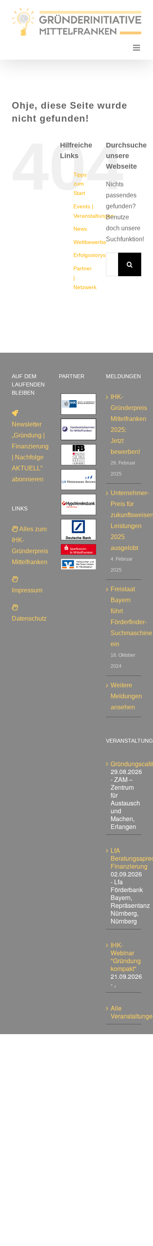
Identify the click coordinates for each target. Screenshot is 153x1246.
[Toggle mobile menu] (137, 48)
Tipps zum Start (80, 184)
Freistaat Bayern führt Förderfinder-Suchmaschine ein (124, 616)
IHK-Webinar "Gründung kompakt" (126, 956)
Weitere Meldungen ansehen (124, 696)
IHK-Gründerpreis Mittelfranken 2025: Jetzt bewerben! (124, 424)
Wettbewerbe (89, 242)
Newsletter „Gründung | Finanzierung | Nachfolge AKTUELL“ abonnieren (30, 452)
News (80, 229)
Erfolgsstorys (89, 255)
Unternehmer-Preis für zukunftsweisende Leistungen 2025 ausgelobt (124, 520)
